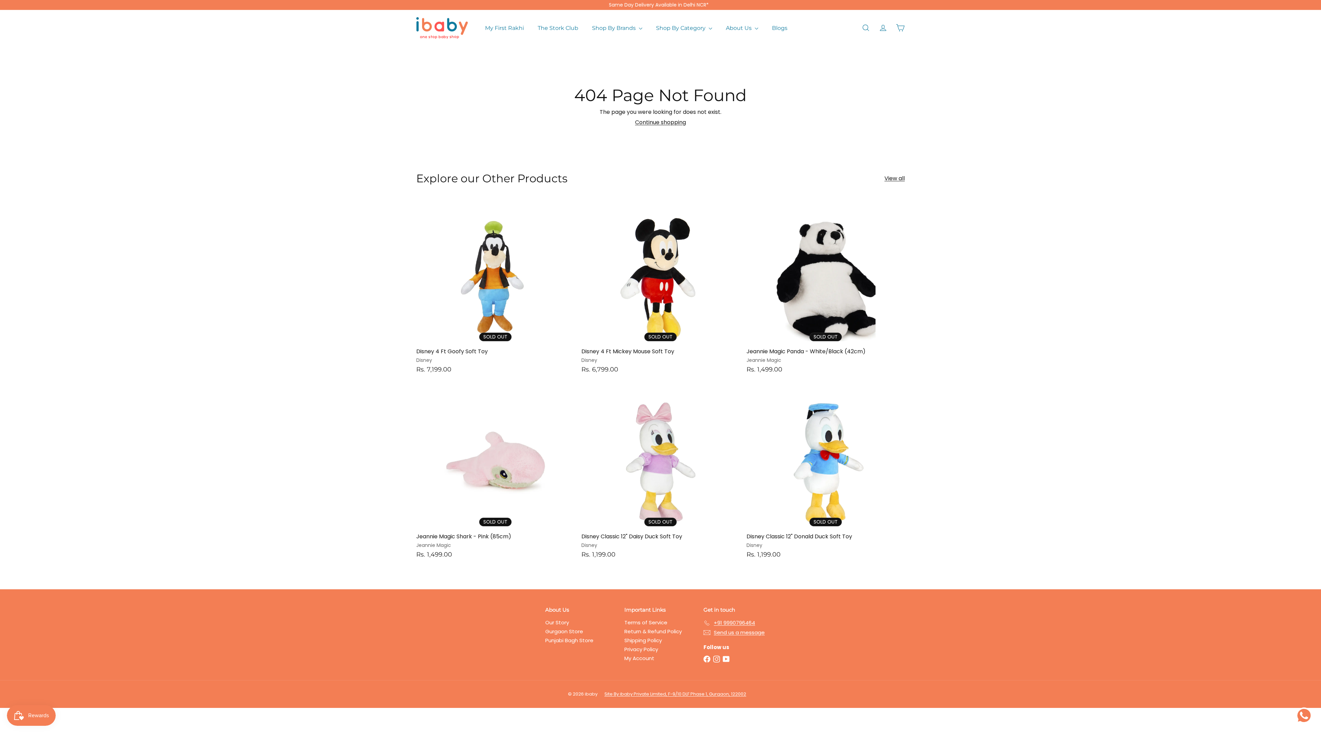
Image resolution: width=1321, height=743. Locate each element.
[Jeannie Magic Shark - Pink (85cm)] (495, 475)
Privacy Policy (641, 649)
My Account (639, 658)
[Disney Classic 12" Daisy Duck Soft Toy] (660, 475)
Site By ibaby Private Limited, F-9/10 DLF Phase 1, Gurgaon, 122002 (675, 694)
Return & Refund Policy (653, 631)
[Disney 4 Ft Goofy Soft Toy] (495, 289)
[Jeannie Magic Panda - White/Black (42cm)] (826, 289)
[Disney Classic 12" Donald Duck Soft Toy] (826, 475)
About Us (739, 28)
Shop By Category (681, 28)
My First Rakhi (504, 28)
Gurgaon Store (564, 631)
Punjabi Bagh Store (569, 640)
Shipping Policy (643, 640)
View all (894, 178)
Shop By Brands (614, 28)
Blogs (779, 28)
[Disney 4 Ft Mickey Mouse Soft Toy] (660, 289)
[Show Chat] (1305, 715)
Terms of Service (645, 622)
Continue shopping (660, 122)
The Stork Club (558, 28)
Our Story (557, 622)
